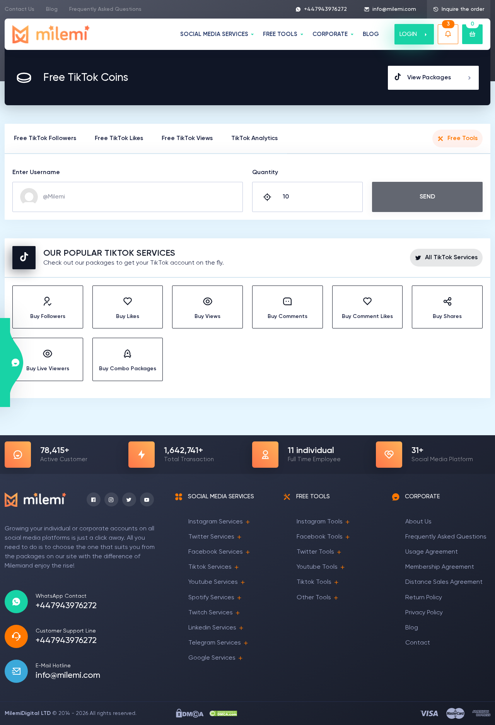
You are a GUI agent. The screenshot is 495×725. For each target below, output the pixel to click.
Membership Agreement (439, 567)
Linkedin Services (212, 628)
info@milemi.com (394, 9)
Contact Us (19, 9)
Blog (52, 9)
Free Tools (462, 138)
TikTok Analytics (254, 138)
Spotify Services (211, 598)
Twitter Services (211, 537)
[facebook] (94, 499)
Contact (417, 643)
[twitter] (129, 499)
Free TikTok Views (187, 138)
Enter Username (36, 172)
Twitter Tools (315, 552)
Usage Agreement (431, 552)
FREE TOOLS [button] (280, 34)
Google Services (212, 658)
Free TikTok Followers (45, 138)
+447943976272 (325, 9)
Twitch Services (210, 613)
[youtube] (147, 499)
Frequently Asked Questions (105, 9)
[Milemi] (51, 34)
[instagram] (111, 499)
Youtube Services (213, 582)
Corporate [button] (330, 34)
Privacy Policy (424, 613)
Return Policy (423, 598)
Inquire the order (463, 9)
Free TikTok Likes (119, 138)
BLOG (371, 34)
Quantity (265, 172)
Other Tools (314, 598)
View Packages (429, 78)
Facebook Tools (320, 537)
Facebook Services (215, 552)
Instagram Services (215, 522)
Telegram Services (214, 643)
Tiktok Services (210, 567)
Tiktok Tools (314, 582)
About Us (418, 522)
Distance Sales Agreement (444, 582)
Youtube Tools (317, 567)
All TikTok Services (451, 258)
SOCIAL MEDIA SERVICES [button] (214, 34)
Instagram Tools (320, 522)
